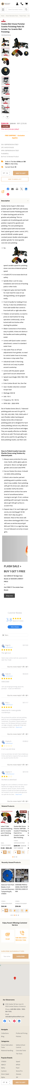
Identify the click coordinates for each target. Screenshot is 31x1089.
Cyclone (3, 1071)
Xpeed (18, 1061)
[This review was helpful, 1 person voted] (23, 734)
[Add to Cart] (6, 852)
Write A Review (15, 627)
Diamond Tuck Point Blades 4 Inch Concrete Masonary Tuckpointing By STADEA (7, 889)
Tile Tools (19, 1053)
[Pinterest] (8, 194)
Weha (3, 1068)
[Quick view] (11, 852)
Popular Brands (6, 1058)
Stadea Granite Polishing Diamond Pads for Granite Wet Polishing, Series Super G (21, 830)
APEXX (18, 1064)
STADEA (3, 901)
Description (5, 201)
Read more (19, 727)
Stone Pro (19, 1071)
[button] (9, 596)
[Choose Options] (20, 852)
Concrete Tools (21, 1050)
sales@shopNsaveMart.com (14, 1016)
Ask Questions (6, 35)
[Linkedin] (26, 189)
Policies (18, 1036)
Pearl (17, 1068)
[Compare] (26, 911)
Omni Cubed (5, 1074)
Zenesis (18, 1074)
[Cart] (26, 4)
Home (2, 15)
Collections (5, 1033)
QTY (4, 173)
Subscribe (20, 956)
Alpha (3, 1077)
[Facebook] (8, 189)
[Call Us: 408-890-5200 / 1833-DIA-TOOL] (22, 4)
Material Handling (7, 1050)
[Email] (12, 189)
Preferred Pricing (21, 1033)
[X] (21, 189)
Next (7, 116)
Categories (5, 1041)
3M (17, 1077)
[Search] (26, 9)
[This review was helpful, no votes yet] (23, 667)
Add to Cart (21, 173)
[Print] (17, 189)
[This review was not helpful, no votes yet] (26, 667)
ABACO (3, 1064)
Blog (2, 1036)
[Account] (17, 4)
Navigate (4, 1029)
